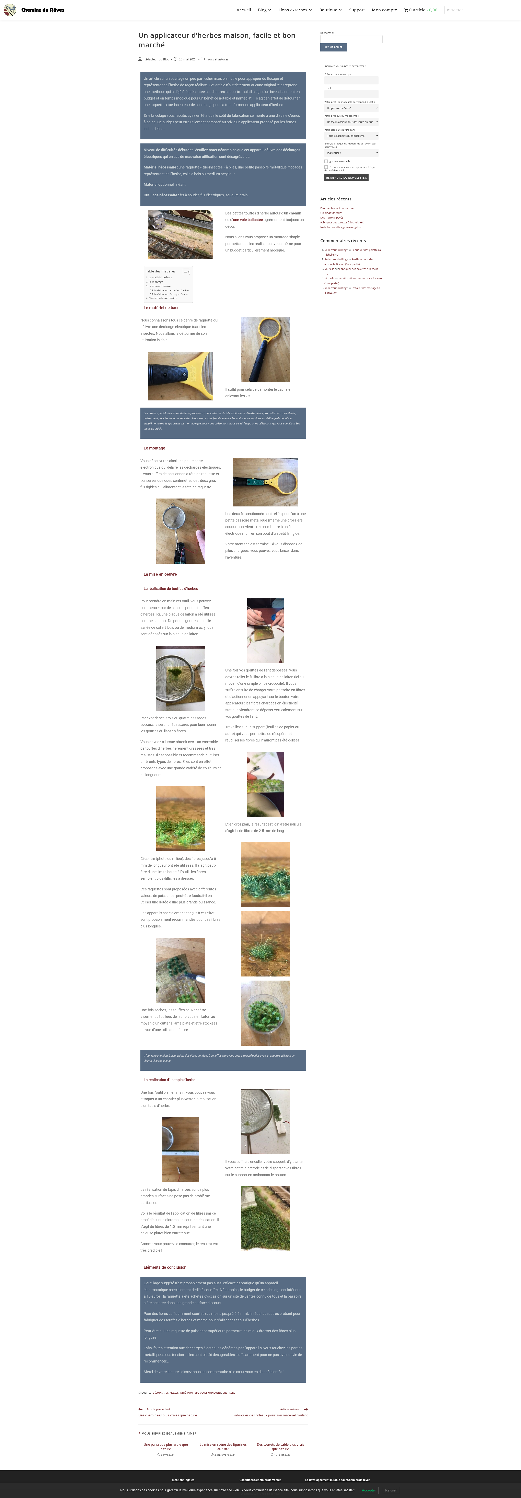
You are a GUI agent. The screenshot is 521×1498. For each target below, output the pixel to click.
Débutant (158, 1392)
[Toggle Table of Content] (184, 271)
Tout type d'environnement (204, 1392)
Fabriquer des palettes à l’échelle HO (342, 222)
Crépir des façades (331, 213)
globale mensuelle (339, 161)
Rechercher (327, 33)
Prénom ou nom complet (338, 74)
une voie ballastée (248, 220)
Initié (183, 1392)
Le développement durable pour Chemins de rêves (337, 1480)
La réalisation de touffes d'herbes (171, 290)
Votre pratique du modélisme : (341, 115)
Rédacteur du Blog (156, 59)
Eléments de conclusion (163, 298)
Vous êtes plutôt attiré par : (339, 129)
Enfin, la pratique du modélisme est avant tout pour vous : (350, 145)
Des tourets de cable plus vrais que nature (280, 1446)
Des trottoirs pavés (331, 217)
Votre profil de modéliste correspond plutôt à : (350, 101)
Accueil (244, 10)
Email (327, 88)
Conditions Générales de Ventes (260, 1480)
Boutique (328, 10)
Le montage (156, 282)
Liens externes (294, 10)
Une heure (228, 1392)
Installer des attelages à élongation (341, 227)
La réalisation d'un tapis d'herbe (171, 294)
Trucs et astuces (217, 59)
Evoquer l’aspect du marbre (337, 208)
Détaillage (172, 1392)
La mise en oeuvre (160, 286)
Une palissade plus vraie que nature (166, 1446)
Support (357, 10)
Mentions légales (183, 1480)
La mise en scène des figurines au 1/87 (223, 1446)
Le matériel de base (160, 277)
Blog (263, 10)
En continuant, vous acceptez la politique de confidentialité (349, 168)
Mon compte (384, 10)
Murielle (329, 269)
